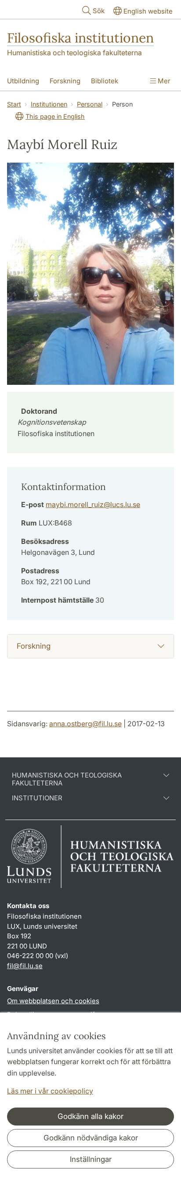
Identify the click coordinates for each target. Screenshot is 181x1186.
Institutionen (49, 104)
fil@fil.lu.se (25, 966)
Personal (89, 104)
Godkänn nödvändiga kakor (90, 1137)
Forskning (65, 81)
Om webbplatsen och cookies (53, 1001)
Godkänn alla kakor (90, 1116)
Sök (99, 11)
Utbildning (23, 81)
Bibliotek (104, 81)
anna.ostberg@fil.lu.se (85, 723)
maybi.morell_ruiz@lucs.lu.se (93, 504)
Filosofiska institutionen (80, 37)
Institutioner (37, 798)
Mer (163, 81)
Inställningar (91, 1159)
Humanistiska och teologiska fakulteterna (74, 52)
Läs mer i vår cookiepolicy (50, 1091)
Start (14, 104)
